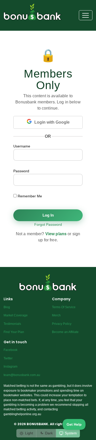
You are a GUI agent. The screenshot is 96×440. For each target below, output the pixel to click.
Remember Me (29, 196)
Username (21, 146)
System (71, 433)
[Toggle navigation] (85, 15)
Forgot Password (48, 224)
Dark (49, 433)
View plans (56, 234)
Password (21, 171)
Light (29, 433)
